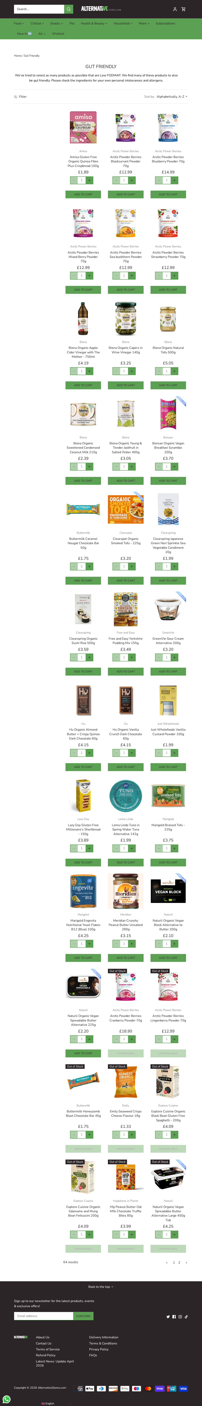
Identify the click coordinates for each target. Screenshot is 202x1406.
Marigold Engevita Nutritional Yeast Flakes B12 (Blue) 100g (83, 922)
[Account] (175, 9)
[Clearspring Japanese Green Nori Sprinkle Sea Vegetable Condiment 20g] (168, 509)
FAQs (93, 1355)
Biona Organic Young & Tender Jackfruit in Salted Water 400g (125, 444)
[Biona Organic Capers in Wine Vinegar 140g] (125, 318)
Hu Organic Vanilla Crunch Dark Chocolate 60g (125, 731)
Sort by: (149, 96)
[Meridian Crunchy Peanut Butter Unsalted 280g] (125, 891)
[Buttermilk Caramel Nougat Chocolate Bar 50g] (83, 509)
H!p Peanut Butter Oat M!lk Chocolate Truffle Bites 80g (126, 1208)
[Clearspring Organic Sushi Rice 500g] (83, 609)
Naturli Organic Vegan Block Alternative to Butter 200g (168, 922)
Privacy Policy (98, 1349)
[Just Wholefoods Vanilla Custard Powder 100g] (168, 700)
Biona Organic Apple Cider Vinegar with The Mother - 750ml (83, 349)
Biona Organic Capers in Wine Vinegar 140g (126, 347)
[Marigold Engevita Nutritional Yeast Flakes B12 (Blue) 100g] (83, 891)
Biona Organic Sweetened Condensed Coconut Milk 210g (83, 444)
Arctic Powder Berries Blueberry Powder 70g (168, 156)
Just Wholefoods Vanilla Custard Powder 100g (168, 729)
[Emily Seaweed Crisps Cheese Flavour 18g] (125, 1082)
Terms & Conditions (103, 1343)
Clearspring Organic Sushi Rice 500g (83, 638)
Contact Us (43, 1343)
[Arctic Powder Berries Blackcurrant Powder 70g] (125, 127)
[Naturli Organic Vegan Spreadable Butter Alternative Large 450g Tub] (168, 1177)
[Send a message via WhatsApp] (6, 1399)
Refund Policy (45, 1355)
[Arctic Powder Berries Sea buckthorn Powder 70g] (125, 223)
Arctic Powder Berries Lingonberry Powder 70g (168, 1015)
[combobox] (39, 9)
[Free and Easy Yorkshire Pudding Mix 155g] (125, 609)
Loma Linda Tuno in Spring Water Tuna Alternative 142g (125, 826)
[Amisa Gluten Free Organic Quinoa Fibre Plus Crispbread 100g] (83, 127)
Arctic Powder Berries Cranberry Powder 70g (125, 1015)
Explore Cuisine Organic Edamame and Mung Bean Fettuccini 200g (83, 1208)
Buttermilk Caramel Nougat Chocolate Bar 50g (83, 540)
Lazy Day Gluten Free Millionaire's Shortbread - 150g (83, 826)
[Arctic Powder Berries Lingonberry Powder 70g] (168, 986)
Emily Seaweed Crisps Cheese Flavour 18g (126, 1111)
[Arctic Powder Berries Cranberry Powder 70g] (125, 986)
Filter (22, 97)
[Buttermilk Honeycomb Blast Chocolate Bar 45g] (83, 1082)
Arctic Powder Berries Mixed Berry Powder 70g (83, 253)
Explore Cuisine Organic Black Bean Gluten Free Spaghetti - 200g (168, 1113)
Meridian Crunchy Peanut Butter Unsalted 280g (126, 922)
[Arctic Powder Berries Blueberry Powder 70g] (168, 127)
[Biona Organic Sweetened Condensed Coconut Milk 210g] (83, 414)
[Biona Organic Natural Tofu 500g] (168, 318)
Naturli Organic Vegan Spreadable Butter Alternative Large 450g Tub (168, 1210)
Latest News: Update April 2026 (55, 1363)
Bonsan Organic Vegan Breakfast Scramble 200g (168, 444)
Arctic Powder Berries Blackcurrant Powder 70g (125, 158)
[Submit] (68, 9)
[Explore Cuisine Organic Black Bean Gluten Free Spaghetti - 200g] (168, 1082)
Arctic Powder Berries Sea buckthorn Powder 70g (126, 253)
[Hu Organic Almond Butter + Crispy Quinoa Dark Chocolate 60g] (83, 700)
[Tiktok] (186, 1316)
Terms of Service (48, 1349)
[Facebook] (174, 1316)
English (49, 1403)
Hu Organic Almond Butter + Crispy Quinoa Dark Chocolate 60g (83, 731)
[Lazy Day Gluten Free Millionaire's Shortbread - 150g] (83, 795)
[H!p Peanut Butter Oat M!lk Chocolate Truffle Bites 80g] (125, 1177)
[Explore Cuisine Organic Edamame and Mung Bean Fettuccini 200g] (83, 1177)
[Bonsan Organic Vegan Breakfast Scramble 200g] (168, 414)
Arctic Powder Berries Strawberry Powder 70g (168, 251)
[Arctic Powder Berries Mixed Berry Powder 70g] (83, 223)
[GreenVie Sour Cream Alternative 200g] (168, 609)
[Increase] (89, 180)
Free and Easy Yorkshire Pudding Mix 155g (126, 638)
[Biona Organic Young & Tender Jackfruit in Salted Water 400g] (125, 414)
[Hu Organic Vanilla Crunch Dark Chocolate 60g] (125, 700)
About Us (43, 1337)
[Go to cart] (183, 9)
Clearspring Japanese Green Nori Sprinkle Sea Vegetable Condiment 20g (168, 542)
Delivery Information (103, 1337)
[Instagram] (180, 1316)
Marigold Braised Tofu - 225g (168, 824)
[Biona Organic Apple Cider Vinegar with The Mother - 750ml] (83, 318)
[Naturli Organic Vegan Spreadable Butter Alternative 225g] (83, 986)
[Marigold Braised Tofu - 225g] (168, 795)
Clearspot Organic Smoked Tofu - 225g (125, 538)
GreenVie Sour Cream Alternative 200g (168, 638)
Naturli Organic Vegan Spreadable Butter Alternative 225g (83, 1017)
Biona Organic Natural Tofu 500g (168, 347)
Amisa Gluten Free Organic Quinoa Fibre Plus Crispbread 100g (83, 158)
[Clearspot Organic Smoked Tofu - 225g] (125, 509)
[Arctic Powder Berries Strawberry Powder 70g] (168, 223)
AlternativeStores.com (52, 1388)
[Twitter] (168, 1316)
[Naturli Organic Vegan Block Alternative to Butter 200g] (168, 891)
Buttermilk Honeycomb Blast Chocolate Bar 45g (83, 1111)
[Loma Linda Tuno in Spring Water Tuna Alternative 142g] (125, 795)
